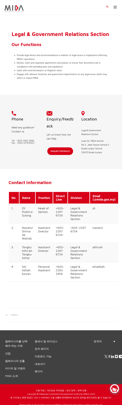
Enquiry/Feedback (63, 160)
